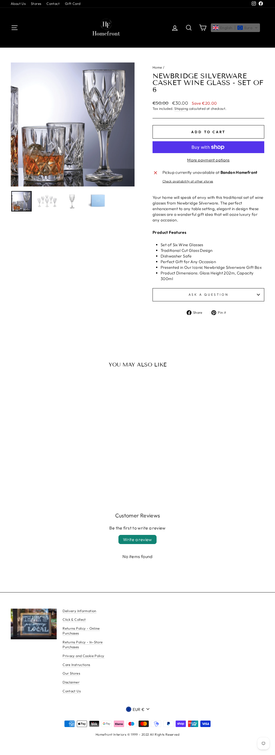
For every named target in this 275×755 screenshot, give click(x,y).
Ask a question (208, 294)
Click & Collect (74, 619)
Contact (53, 3)
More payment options (208, 160)
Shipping (181, 108)
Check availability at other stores (187, 181)
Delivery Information (79, 611)
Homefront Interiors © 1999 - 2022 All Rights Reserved (137, 734)
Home (157, 67)
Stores (36, 3)
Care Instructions (76, 664)
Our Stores (71, 673)
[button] (235, 27)
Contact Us (72, 691)
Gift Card (72, 3)
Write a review (137, 539)
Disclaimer (71, 682)
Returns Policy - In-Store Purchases (83, 644)
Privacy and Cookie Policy (83, 656)
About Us (18, 3)
